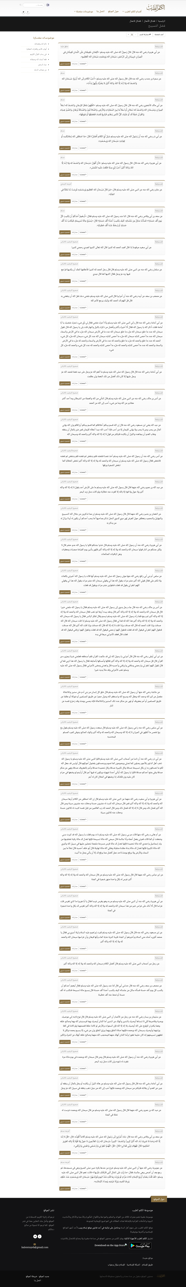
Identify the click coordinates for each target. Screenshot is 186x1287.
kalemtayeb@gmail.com (35, 1248)
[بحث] (20, 5)
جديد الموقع (44, 1276)
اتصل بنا (101, 11)
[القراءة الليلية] (47, 5)
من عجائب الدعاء (40, 70)
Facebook (28, 12)
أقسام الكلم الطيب (133, 12)
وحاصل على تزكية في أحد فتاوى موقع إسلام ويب (99, 1228)
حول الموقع (113, 11)
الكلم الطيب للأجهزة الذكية (136, 1239)
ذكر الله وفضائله (40, 44)
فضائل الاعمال (135, 21)
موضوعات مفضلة (84, 12)
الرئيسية (161, 21)
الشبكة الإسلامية (133, 1265)
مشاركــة (74, 63)
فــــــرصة (158, 46)
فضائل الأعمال (149, 21)
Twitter (23, 12)
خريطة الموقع (31, 1276)
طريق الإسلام (147, 1265)
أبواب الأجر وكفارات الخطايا (36, 49)
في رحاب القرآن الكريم (38, 54)
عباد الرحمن (42, 64)
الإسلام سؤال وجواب (116, 1265)
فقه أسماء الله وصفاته (38, 59)
